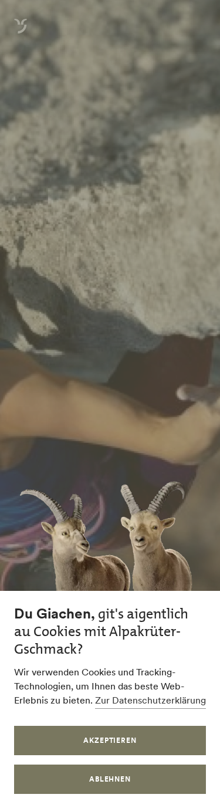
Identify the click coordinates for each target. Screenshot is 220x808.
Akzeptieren (110, 740)
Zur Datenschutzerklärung (150, 700)
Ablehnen (110, 779)
